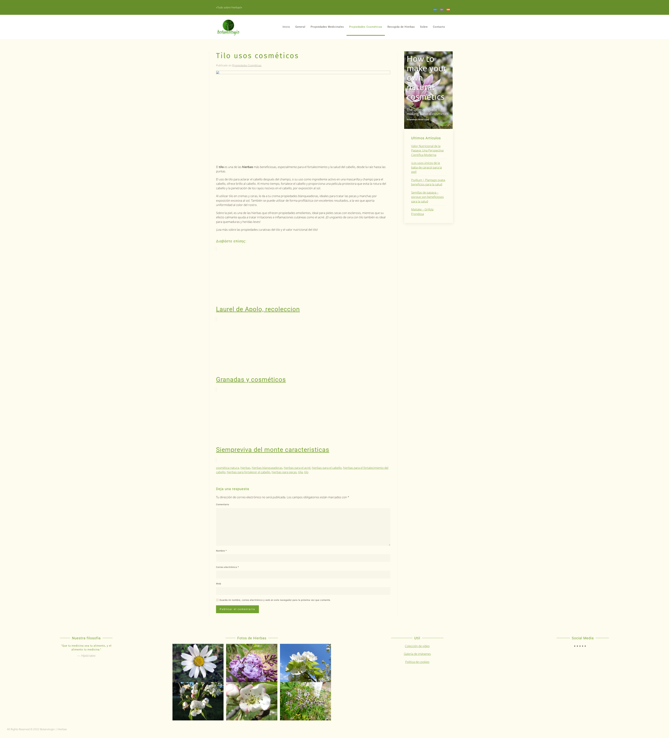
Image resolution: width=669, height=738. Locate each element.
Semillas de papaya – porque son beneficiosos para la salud (427, 196)
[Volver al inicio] (228, 27)
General (300, 26)
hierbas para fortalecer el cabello (248, 472)
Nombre (221, 550)
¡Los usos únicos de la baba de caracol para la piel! (426, 167)
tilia (300, 472)
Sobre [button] (424, 26)
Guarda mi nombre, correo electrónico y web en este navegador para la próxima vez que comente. (275, 600)
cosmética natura (227, 468)
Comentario (222, 504)
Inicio (286, 26)
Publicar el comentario (237, 609)
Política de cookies (417, 662)
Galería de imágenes (417, 654)
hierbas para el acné (297, 468)
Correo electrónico (227, 567)
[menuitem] (435, 9)
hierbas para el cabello (327, 468)
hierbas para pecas (284, 472)
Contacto (439, 26)
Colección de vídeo (417, 646)
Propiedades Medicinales (327, 26)
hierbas (245, 468)
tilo (306, 472)
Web (218, 583)
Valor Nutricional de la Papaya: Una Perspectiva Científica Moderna (427, 150)
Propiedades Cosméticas (365, 26)
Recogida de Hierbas (401, 26)
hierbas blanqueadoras (267, 468)
